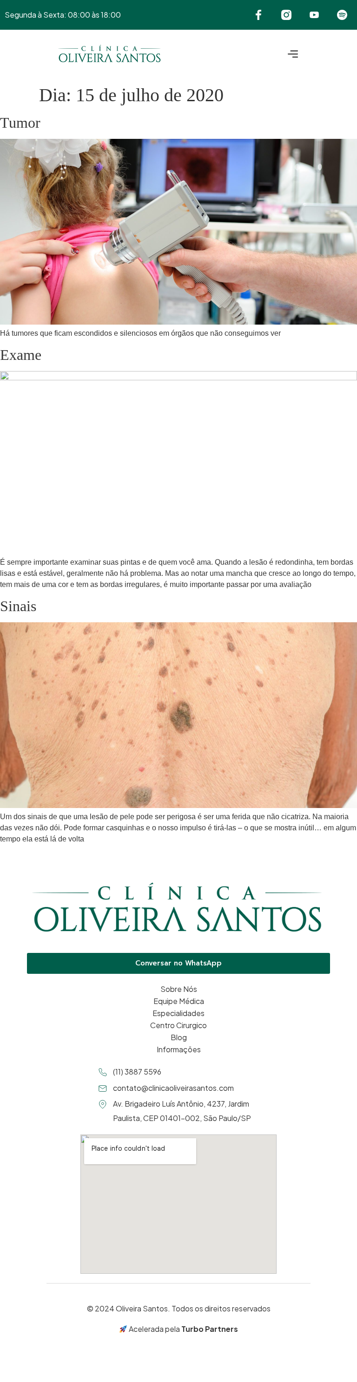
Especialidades (178, 1013)
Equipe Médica (178, 1001)
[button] (293, 55)
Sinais (18, 606)
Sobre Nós (178, 989)
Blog (179, 1037)
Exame (20, 354)
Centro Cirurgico (178, 1025)
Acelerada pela (182, 1329)
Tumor (20, 122)
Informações (179, 1049)
